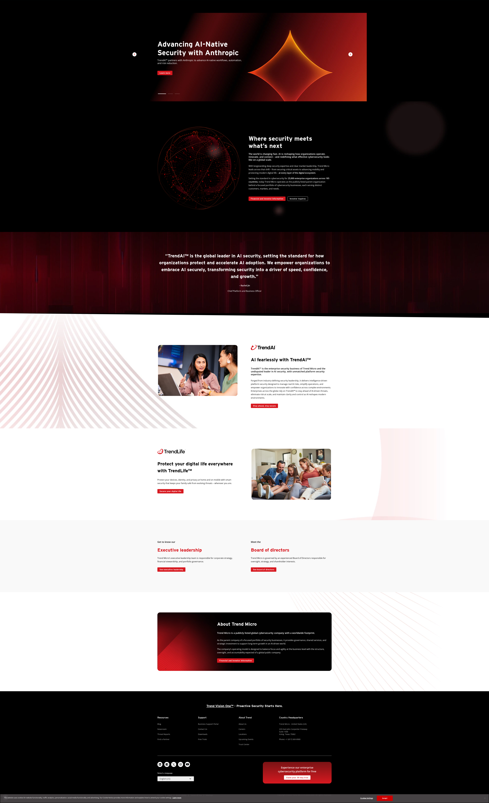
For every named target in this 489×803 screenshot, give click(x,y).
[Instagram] (180, 764)
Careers (242, 729)
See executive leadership (171, 570)
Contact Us (202, 729)
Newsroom (162, 729)
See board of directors (263, 570)
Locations (243, 734)
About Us (242, 724)
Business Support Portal (208, 724)
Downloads (202, 734)
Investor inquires (297, 198)
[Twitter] (173, 764)
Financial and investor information (267, 199)
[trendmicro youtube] (187, 764)
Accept (384, 798)
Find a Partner (163, 739)
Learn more (176, 798)
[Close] (485, 798)
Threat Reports (163, 734)
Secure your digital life (169, 490)
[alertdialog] (244, 798)
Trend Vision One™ (219, 706)
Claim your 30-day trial (296, 777)
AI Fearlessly (164, 66)
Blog (159, 724)
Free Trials (202, 739)
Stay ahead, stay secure (263, 405)
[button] (134, 54)
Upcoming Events (246, 739)
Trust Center (244, 744)
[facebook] (166, 764)
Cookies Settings (366, 798)
